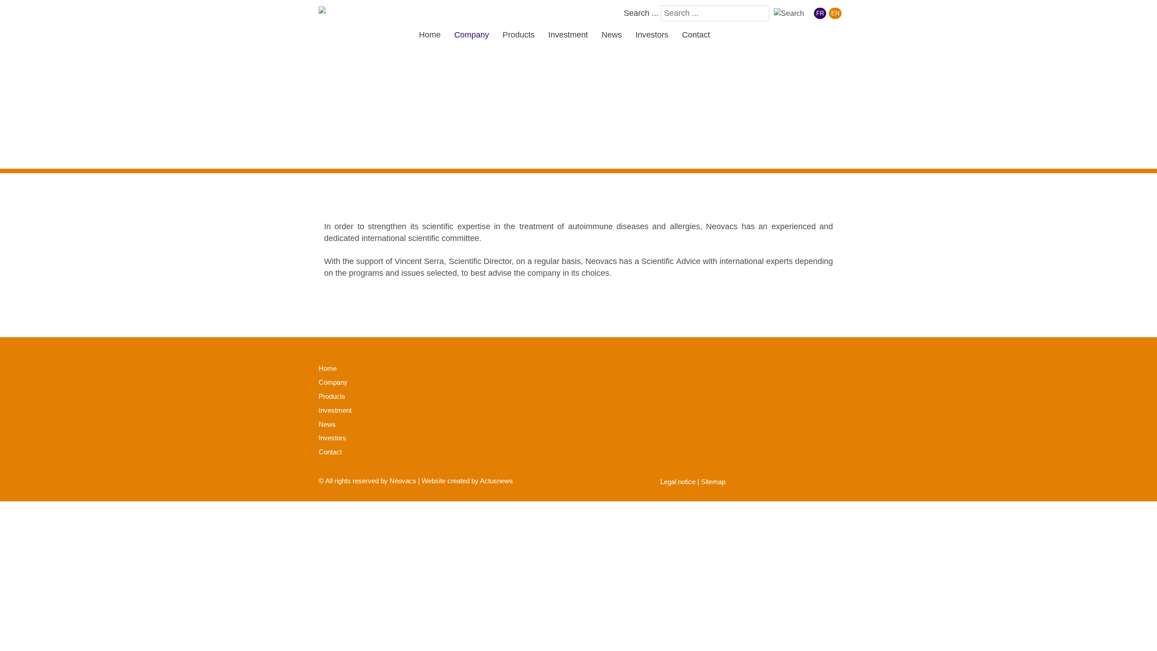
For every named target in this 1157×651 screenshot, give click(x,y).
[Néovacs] (348, 12)
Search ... (641, 13)
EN (835, 13)
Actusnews (496, 481)
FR (820, 13)
